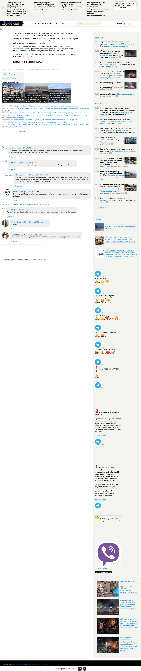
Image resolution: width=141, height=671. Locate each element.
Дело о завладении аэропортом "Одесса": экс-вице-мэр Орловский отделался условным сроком (49, 113)
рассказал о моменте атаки (109, 54)
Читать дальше (100, 436)
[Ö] (3, 208)
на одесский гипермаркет (111, 56)
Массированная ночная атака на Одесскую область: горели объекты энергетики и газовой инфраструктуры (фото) (128, 644)
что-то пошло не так (38, 41)
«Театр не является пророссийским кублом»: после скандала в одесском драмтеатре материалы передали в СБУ (120, 239)
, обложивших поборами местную (116, 132)
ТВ (55, 23)
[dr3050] (7, 195)
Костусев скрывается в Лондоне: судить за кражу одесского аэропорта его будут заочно (48, 120)
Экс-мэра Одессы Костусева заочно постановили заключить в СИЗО (40, 122)
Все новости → (100, 207)
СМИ (63, 23)
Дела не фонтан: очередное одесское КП (115, 119)
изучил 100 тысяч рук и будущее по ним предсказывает (117, 45)
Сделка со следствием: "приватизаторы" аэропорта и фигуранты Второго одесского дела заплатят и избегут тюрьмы (36, 98)
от (111, 123)
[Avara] (4, 148)
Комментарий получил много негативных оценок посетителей (25, 205)
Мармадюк (19, 175)
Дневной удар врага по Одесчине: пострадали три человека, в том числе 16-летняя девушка (44, 6)
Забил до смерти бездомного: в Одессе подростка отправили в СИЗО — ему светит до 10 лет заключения (128, 623)
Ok (80, 669)
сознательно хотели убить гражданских (112, 177)
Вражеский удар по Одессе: (111, 83)
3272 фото (13, 78)
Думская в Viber (101, 569)
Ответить (12, 157)
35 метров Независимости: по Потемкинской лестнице (112, 186)
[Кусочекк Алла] (5, 238)
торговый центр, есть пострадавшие (111, 87)
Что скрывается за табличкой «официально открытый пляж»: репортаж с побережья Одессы (121, 226)
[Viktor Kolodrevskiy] (5, 226)
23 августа (99, 103)
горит (102, 85)
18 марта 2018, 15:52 (17, 209)
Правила (33, 260)
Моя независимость (125, 94)
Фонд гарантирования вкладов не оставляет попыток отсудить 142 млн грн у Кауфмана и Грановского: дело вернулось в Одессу (46, 125)
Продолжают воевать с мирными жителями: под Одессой (109, 140)
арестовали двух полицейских (117, 131)
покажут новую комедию (119, 151)
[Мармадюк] (8, 175)
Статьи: (98, 220)
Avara (11, 148)
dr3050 (15, 191)
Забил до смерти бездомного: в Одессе (114, 62)
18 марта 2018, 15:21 (23, 148)
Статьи (36, 23)
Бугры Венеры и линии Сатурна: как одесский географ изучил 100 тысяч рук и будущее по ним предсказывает (128, 587)
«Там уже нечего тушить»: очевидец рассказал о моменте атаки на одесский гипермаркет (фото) (128, 604)
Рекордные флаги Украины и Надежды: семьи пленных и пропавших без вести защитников (112, 161)
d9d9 (11, 162)
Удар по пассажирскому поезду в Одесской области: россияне (111, 174)
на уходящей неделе (117, 114)
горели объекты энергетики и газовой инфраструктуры (111, 76)
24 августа (99, 37)
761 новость (5, 78)
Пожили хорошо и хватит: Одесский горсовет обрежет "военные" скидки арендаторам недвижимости (13, 98)
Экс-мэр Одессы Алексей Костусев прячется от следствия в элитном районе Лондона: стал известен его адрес (45, 109)
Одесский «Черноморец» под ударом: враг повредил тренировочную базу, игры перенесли (71, 6)
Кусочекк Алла (17, 234)
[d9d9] (4, 161)
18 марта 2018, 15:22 (25, 162)
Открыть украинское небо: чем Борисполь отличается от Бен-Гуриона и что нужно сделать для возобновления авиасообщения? (44, 116)
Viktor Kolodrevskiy (19, 222)
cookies (73, 669)
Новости (47, 23)
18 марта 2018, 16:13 (27, 191)
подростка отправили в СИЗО (111, 64)
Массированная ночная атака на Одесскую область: (112, 72)
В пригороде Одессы (108, 198)
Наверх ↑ (22, 131)
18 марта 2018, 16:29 (35, 222)
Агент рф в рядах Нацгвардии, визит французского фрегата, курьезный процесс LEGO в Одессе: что (117, 110)
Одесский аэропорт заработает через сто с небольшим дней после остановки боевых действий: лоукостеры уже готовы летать (59, 97)
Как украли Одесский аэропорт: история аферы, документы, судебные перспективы (45, 106)
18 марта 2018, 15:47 (36, 175)
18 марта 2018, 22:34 (35, 234)
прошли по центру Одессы (109, 165)
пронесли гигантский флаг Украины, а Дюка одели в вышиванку (111, 191)
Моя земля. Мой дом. (108, 94)
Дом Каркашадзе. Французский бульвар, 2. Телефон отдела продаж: (124, 6)
